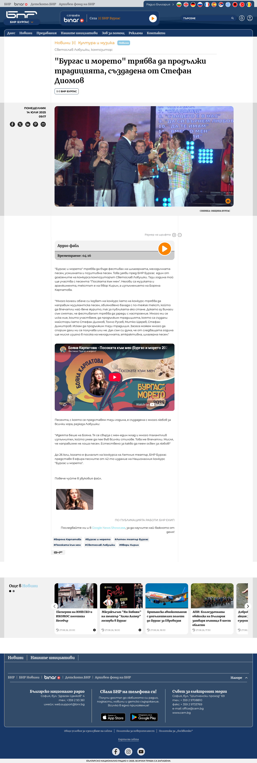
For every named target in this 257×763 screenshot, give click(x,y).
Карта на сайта (128, 739)
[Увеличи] (174, 235)
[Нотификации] (242, 18)
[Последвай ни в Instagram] (128, 751)
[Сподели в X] (20, 124)
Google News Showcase (108, 527)
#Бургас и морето (97, 539)
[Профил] (250, 18)
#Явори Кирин (129, 544)
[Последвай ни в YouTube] (141, 751)
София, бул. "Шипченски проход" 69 (198, 696)
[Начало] (21, 14)
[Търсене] (232, 18)
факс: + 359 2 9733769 (187, 704)
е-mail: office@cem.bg (188, 708)
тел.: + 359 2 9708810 (187, 700)
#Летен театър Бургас (131, 539)
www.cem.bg (181, 712)
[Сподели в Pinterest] (35, 124)
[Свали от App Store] (113, 717)
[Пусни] (153, 18)
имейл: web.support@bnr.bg (64, 704)
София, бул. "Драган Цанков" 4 (63, 696)
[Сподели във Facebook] (12, 124)
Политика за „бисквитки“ (176, 730)
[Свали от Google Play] (143, 717)
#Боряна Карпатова (67, 539)
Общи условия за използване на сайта (88, 730)
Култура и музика (96, 42)
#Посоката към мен (67, 544)
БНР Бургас (69, 91)
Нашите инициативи (53, 657)
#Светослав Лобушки (100, 544)
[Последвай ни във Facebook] (116, 751)
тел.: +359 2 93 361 (72, 700)
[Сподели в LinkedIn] (28, 124)
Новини (62, 42)
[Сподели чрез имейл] (43, 124)
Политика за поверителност (135, 730)
